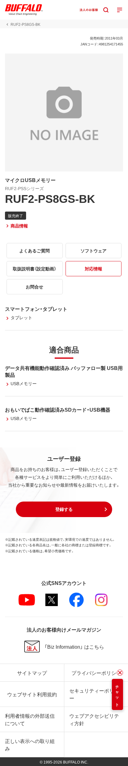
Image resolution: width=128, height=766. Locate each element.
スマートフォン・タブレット (36, 308)
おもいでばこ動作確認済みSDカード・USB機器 (57, 409)
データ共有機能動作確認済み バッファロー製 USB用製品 (64, 371)
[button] (64, 509)
